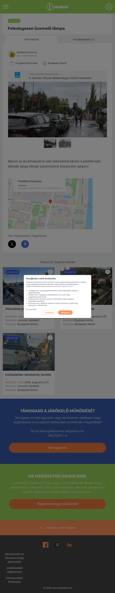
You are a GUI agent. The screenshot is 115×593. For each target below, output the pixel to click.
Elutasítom (49, 312)
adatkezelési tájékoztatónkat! (63, 286)
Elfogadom (65, 312)
